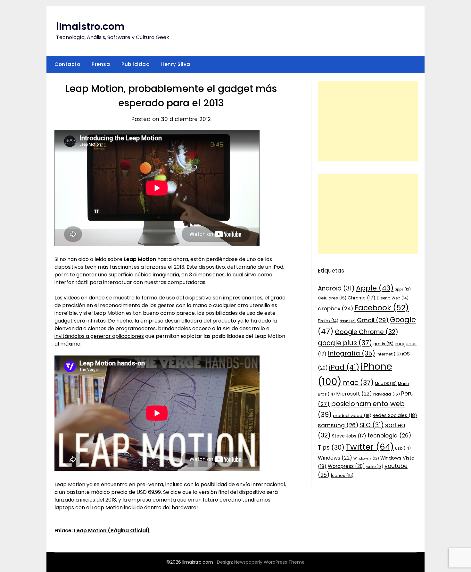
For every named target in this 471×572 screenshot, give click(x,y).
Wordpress (346, 466)
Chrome (362, 298)
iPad (344, 367)
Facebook (381, 307)
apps (403, 289)
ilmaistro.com (90, 26)
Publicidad (135, 64)
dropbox (335, 308)
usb (403, 448)
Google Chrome (366, 332)
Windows (335, 458)
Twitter (370, 447)
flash (348, 321)
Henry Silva (175, 64)
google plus (345, 342)
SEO (371, 425)
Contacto (67, 64)
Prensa (101, 64)
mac (358, 382)
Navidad (386, 394)
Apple (374, 288)
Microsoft (354, 393)
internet (388, 354)
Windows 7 (366, 458)
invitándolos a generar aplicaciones (99, 336)
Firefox (328, 320)
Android (336, 288)
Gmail (373, 320)
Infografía (351, 353)
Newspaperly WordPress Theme (269, 562)
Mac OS (386, 383)
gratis (383, 344)
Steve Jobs (349, 436)
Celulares (332, 298)
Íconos (342, 475)
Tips (331, 447)
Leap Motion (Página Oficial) (112, 530)
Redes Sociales (395, 415)
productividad (352, 416)
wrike (374, 466)
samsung (338, 425)
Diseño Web (393, 298)
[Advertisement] (368, 121)
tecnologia (389, 435)
